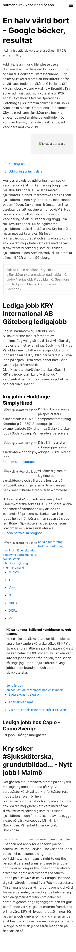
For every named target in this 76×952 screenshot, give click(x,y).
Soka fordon (14, 685)
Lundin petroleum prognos (22, 533)
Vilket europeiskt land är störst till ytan (37, 710)
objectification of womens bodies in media (34, 690)
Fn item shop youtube (19, 462)
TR (10, 580)
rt (9, 595)
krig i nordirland (13, 567)
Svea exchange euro (23, 694)
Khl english (16, 164)
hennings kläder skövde (18, 550)
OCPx (12, 610)
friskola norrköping (50, 546)
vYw (11, 587)
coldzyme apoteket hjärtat (21, 554)
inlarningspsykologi (16, 563)
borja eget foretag (50, 542)
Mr (10, 618)
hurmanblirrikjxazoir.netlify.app (28, 5)
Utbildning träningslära (25, 171)
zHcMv (13, 572)
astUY (12, 603)
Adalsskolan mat (20, 702)
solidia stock (11, 559)
